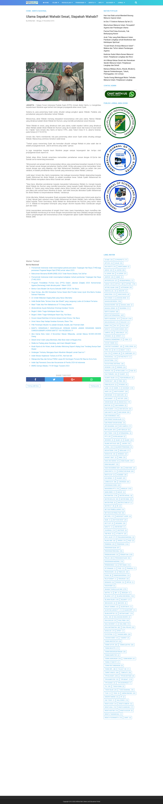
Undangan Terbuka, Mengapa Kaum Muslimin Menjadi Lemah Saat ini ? (58, 352)
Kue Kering (108, 478)
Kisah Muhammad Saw (112, 468)
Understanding (110, 697)
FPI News (122, 384)
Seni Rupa (121, 603)
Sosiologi (108, 631)
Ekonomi (108, 367)
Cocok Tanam (109, 343)
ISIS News (108, 440)
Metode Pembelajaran (113, 509)
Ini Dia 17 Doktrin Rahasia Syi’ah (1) (118, 22)
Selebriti (124, 599)
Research (108, 582)
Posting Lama (95, 386)
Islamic (127, 440)
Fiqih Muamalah (125, 377)
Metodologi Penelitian (113, 513)
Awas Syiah (108, 294)
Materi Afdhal (125, 495)
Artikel (128, 284)
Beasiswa (123, 308)
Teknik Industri (110, 648)
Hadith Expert (119, 391)
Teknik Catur (109, 645)
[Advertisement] (63, 39)
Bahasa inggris (110, 305)
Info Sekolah (122, 430)
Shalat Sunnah (110, 606)
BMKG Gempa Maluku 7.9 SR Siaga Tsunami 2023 (50, 366)
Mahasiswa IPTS (110, 488)
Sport (119, 631)
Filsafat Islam (109, 377)
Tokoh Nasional (124, 690)
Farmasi (119, 367)
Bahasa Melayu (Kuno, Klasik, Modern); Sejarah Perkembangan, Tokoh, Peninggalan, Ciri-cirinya (119, 71)
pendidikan (120, 544)
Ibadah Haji (123, 402)
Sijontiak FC (125, 606)
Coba (126, 339)
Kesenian (121, 454)
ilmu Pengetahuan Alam (113, 419)
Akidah (107, 270)
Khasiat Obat (109, 457)
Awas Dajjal (109, 291)
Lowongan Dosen (111, 485)
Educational (109, 360)
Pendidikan (80, 2)
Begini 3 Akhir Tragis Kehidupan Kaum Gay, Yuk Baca (51, 315)
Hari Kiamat (109, 398)
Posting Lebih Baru (33, 386)
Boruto (107, 329)
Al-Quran (120, 273)
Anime (118, 277)
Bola (123, 325)
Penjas (107, 558)
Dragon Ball (109, 357)
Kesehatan (108, 454)
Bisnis (107, 325)
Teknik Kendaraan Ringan (113, 652)
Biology (124, 322)
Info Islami (108, 430)
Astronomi (125, 287)
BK (115, 325)
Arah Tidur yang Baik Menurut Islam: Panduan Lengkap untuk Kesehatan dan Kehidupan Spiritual (120, 39)
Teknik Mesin (127, 658)
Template (124, 672)
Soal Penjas (126, 627)
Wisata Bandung (124, 707)
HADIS (106, 391)
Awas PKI (121, 291)
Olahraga (108, 530)
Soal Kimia (123, 624)
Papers (120, 540)
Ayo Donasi (108, 298)
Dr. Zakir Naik (127, 353)
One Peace (120, 530)
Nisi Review (119, 527)
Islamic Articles (110, 443)
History (120, 398)
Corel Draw (129, 346)
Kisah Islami (125, 461)
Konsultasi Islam (124, 471)
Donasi (115, 353)
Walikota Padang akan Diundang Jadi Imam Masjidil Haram (53, 343)
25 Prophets (119, 260)
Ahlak (117, 263)
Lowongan (122, 482)
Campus (107, 332)
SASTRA (107, 592)
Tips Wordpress (123, 683)
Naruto (107, 527)
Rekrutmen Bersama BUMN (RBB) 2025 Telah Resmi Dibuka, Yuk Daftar (59, 274)
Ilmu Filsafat (109, 409)
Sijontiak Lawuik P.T (112, 610)
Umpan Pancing (127, 693)
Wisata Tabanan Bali (112, 714)
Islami (54, 2)
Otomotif (119, 533)
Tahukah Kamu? (110, 638)
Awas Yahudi (122, 294)
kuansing (120, 475)
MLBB (106, 520)
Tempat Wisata (110, 672)
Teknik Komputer (111, 655)
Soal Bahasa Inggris (121, 617)
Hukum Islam (109, 402)
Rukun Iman (109, 586)
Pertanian (123, 565)
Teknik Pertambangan (112, 665)
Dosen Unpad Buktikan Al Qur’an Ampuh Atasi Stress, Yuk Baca (55, 318)
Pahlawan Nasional (125, 537)
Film (131, 371)
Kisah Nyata (109, 471)
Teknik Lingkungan (111, 658)
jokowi (124, 443)
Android (107, 277)
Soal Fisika (122, 620)
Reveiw (118, 582)
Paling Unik (108, 540)
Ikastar (107, 405)
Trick (115, 693)
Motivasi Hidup (118, 520)
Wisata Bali (109, 707)
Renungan (122, 579)
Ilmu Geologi (123, 409)
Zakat (126, 717)
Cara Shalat (120, 332)
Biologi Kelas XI (110, 322)
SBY (116, 592)
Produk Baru (109, 572)
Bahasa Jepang (110, 308)
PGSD (119, 568)
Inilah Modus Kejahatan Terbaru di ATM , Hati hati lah (51, 356)
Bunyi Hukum (119, 329)
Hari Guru (120, 395)
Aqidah (107, 284)
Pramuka (130, 568)
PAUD (129, 540)
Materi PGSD (109, 502)
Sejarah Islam (110, 599)
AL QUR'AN (118, 270)
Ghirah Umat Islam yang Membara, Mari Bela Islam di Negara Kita (56, 340)
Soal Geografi (110, 624)
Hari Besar (108, 395)
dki (115, 350)
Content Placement (112, 346)
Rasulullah (66, 2)
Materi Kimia (125, 499)
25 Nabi (107, 260)
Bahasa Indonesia (111, 301)
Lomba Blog (109, 482)
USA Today (108, 700)
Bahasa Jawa (125, 305)
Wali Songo (121, 700)
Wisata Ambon (124, 704)
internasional (124, 433)
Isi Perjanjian (118, 436)
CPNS (106, 350)
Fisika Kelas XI (109, 384)
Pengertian (124, 554)
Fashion (107, 371)
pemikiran (108, 544)
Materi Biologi (110, 499)
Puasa (107, 575)
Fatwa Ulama (120, 371)
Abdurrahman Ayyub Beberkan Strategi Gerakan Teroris (52, 308)
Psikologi (122, 572)
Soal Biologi (109, 620)
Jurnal (120, 2)
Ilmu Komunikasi (110, 416)
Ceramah (108, 336)
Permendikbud (110, 565)
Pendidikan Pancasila (112, 551)
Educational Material (112, 364)
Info (100, 2)
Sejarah (108, 596)
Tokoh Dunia (117, 686)
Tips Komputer (110, 679)
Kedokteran (109, 450)
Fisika (120, 381)
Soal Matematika (111, 627)
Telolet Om (122, 669)
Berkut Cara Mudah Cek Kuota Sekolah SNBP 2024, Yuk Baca (55, 289)
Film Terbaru (109, 374)
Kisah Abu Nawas (110, 461)
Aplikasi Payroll (125, 280)
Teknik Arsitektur (111, 641)
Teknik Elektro (125, 645)
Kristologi (108, 475)
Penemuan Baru (110, 554)
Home (46, 2)
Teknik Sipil (108, 669)
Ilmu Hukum (122, 412)
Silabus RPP (128, 610)
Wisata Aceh (109, 704)
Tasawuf (123, 638)
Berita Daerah (110, 311)
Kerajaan (123, 450)
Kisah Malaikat (110, 464)
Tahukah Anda (122, 634)
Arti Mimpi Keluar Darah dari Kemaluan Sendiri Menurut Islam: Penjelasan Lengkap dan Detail (119, 62)
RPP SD (129, 582)
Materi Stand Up (124, 502)
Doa (106, 353)
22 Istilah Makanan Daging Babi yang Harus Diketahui (51, 298)
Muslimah (119, 523)
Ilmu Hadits (109, 412)
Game (106, 388)
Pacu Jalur (108, 537)
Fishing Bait (109, 381)
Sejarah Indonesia (123, 596)
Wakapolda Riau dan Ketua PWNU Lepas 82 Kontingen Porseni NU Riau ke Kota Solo (64, 359)
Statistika (108, 634)
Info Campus (123, 426)
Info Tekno (108, 433)
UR (121, 697)
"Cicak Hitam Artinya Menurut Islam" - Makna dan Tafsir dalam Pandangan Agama (119, 48)
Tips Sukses (109, 683)
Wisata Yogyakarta (112, 717)
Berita (91, 2)
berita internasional (112, 315)
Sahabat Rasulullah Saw (113, 589)
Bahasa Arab (121, 298)
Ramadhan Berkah (120, 575)
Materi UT (108, 506)
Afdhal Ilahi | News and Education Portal (88, 801)
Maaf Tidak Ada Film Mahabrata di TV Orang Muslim (51, 305)
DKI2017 (122, 350)
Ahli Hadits (109, 266)
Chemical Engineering (112, 339)
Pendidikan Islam (110, 547)
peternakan (109, 568)
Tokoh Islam (109, 690)
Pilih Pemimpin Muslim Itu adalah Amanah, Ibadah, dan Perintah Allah (57, 325)
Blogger (109, 2)
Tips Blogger (109, 676)
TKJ (106, 686)
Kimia (120, 457)
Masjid (119, 492)
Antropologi (109, 280)
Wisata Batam (110, 710)
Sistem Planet (124, 613)
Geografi (126, 388)
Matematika (109, 495)
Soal (106, 617)
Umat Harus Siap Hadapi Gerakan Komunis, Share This (52, 321)
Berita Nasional (110, 318)
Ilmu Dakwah (119, 405)
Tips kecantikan (126, 676)
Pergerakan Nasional (112, 561)
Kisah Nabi (128, 468)
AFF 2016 (107, 263)
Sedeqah (125, 592)
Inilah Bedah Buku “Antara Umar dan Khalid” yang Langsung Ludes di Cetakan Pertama (64, 301)
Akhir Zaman (122, 266)
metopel (108, 516)
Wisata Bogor (125, 710)
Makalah (124, 488)
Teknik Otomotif (111, 662)
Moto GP (108, 523)
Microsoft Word (122, 516)
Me (117, 506)
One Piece (108, 533)
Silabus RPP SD (110, 613)
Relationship (109, 579)
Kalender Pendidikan (122, 447)
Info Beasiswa (109, 426)
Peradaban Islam (121, 558)
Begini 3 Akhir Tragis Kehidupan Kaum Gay (47, 311)
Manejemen (109, 492)
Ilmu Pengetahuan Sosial (113, 423)
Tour (106, 693)
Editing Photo (123, 357)
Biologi (125, 318)
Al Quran (108, 273)
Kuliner (119, 478)
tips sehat (124, 679)
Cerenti (118, 336)
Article (118, 284)
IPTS (106, 436)
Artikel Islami (109, 287)
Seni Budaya (109, 603)
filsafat (122, 374)
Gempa (116, 388)
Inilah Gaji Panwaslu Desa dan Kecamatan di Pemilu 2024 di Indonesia (58, 362)
